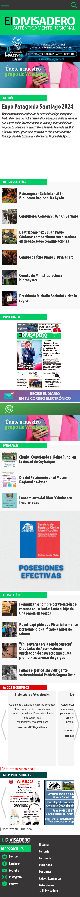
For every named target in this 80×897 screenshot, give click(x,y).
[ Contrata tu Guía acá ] (16, 829)
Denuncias (45, 872)
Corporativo (46, 858)
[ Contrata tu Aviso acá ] (17, 769)
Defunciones (46, 885)
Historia (44, 845)
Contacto (44, 851)
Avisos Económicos (50, 878)
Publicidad (45, 865)
